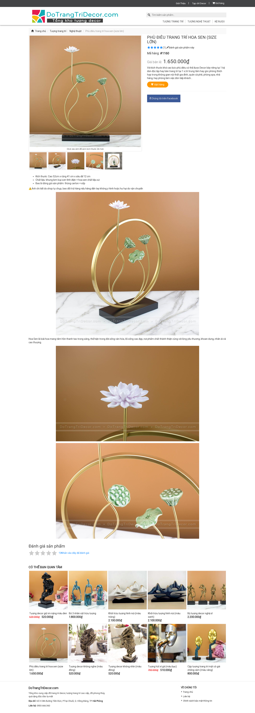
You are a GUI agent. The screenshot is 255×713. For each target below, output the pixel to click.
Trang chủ (40, 31)
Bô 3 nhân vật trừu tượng (82, 613)
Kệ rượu (220, 21)
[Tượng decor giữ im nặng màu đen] (48, 590)
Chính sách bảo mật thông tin (197, 700)
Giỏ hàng (219, 3)
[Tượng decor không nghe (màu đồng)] (88, 643)
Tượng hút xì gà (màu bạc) (162, 666)
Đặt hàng (159, 84)
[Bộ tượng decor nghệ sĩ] (206, 590)
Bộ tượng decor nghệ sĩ (200, 613)
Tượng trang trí (173, 21)
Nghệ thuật (76, 31)
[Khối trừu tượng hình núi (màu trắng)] (127, 590)
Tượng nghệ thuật (199, 21)
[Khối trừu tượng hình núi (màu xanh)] (167, 590)
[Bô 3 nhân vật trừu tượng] (88, 590)
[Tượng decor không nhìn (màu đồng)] (127, 643)
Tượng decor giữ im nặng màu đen (48, 613)
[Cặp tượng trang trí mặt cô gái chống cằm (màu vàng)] (206, 643)
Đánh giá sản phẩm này (181, 47)
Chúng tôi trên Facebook (164, 98)
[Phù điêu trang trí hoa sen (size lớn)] (48, 643)
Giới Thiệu (181, 3)
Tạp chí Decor (199, 3)
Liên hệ (186, 696)
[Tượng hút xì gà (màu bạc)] (167, 643)
